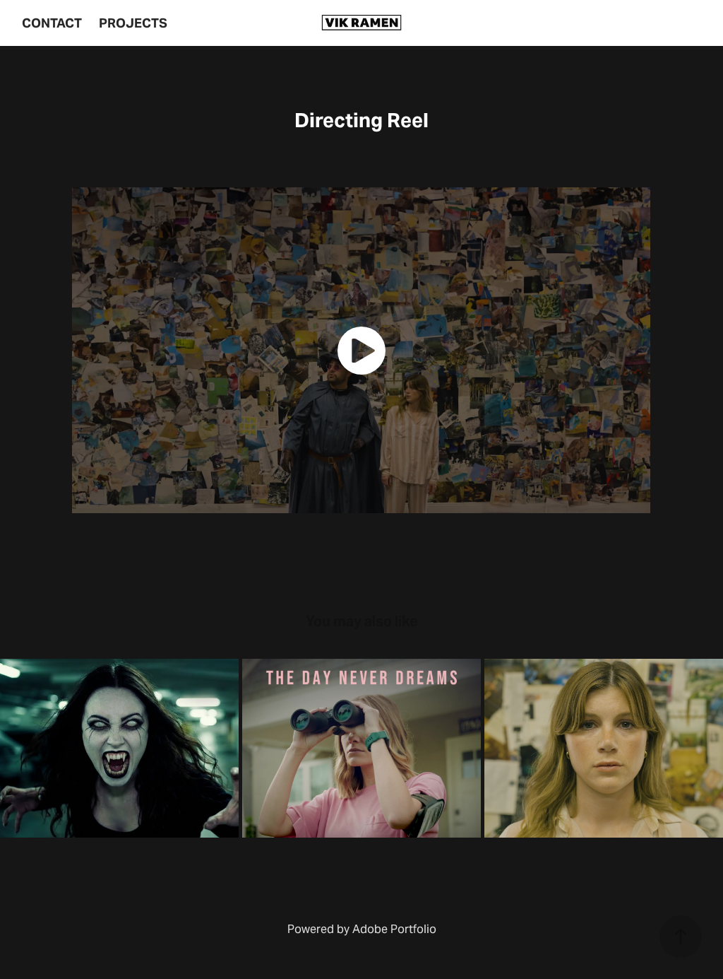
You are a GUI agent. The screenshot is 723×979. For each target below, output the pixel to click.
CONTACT (52, 23)
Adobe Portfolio (394, 929)
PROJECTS (133, 23)
